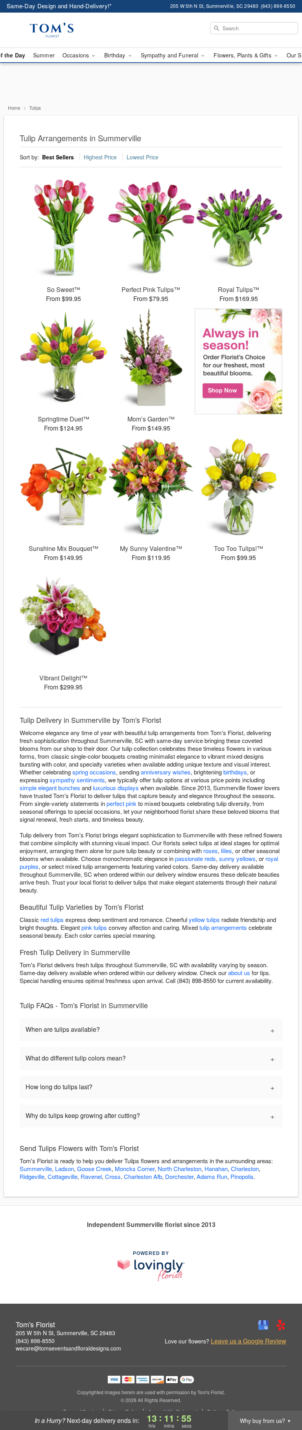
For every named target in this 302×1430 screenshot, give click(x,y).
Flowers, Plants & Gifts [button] (243, 55)
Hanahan (216, 1168)
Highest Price (100, 157)
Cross (113, 1176)
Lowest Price (142, 157)
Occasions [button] (76, 55)
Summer (44, 55)
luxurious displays (116, 787)
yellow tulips (204, 919)
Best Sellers (58, 157)
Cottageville (62, 1176)
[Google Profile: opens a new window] (263, 1324)
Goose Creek (94, 1168)
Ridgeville (32, 1176)
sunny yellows (237, 858)
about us (240, 972)
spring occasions (94, 772)
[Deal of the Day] (238, 362)
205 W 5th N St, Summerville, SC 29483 (65, 1333)
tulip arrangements (223, 927)
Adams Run (212, 1176)
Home (14, 107)
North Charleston (179, 1168)
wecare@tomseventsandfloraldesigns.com (68, 1348)
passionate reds (195, 858)
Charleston (245, 1168)
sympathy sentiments (77, 780)
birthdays (235, 772)
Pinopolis (242, 1176)
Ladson (64, 1168)
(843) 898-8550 (35, 1341)
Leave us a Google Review (248, 1341)
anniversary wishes (166, 772)
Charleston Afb (143, 1176)
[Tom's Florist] (52, 30)
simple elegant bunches (50, 787)
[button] (281, 1396)
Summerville (36, 1168)
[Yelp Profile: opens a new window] (280, 1324)
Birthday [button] (115, 55)
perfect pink (121, 803)
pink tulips (94, 927)
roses (210, 850)
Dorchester (179, 1176)
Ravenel (91, 1176)
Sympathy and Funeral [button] (170, 55)
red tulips (52, 919)
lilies (226, 850)
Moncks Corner (135, 1168)
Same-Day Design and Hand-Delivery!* (59, 6)
